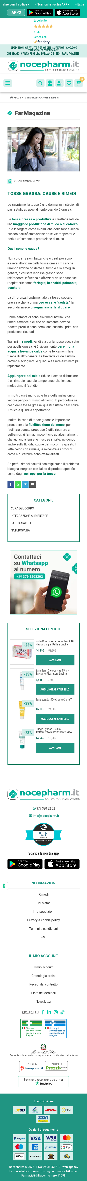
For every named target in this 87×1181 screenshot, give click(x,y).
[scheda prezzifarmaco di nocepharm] (56, 1066)
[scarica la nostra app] (40, 12)
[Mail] (32, 484)
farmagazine (70, 53)
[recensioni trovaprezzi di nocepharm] (31, 1066)
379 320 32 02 (45, 808)
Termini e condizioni (43, 929)
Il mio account (43, 967)
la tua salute (21, 523)
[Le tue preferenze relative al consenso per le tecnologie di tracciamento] (4, 886)
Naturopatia (20, 530)
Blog (18, 97)
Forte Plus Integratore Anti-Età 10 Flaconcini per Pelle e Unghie (55, 643)
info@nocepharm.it (45, 816)
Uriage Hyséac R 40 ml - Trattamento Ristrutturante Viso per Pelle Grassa (54, 732)
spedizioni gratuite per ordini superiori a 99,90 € (44, 48)
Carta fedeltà (30, 53)
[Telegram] (25, 484)
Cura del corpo (22, 508)
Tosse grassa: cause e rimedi (40, 97)
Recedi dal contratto (43, 984)
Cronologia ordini (43, 976)
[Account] (59, 83)
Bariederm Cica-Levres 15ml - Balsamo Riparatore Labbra (52, 672)
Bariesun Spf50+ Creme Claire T (54, 699)
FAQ (44, 937)
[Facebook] (10, 484)
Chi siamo (13, 53)
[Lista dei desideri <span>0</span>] (69, 83)
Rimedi (44, 894)
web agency (70, 1167)
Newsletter (43, 1001)
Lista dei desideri (43, 993)
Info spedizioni (43, 912)
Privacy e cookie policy (43, 920)
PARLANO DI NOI (50, 53)
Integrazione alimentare (29, 515)
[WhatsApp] (18, 484)
